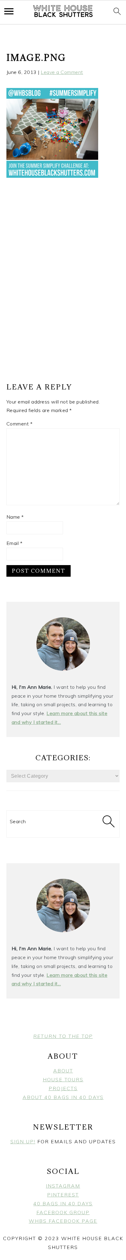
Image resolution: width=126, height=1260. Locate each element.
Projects (63, 1088)
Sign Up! (22, 1141)
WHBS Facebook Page (63, 1221)
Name (15, 517)
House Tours (63, 1079)
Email (14, 543)
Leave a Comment (62, 72)
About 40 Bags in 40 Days (63, 1097)
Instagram (63, 1186)
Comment (19, 424)
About (63, 1071)
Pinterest (63, 1195)
